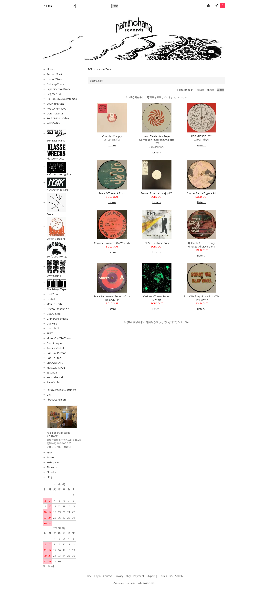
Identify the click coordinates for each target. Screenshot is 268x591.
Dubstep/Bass (55, 84)
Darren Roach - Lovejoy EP (156, 193)
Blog (49, 477)
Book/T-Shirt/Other (58, 118)
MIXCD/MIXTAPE (56, 367)
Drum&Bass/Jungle (58, 309)
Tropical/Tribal (55, 348)
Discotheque (54, 343)
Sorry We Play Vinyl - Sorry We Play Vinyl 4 (201, 298)
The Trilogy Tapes (57, 289)
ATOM (179, 576)
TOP (90, 69)
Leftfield (52, 299)
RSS (172, 576)
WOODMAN (53, 123)
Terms (163, 576)
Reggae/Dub (54, 94)
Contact (107, 576)
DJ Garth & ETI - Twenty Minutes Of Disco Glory (201, 244)
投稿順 (200, 90)
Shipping (152, 576)
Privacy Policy (123, 576)
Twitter (51, 457)
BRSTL (50, 333)
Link (49, 394)
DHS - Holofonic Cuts (157, 243)
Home (88, 576)
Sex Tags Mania (56, 140)
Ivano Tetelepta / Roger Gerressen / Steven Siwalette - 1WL (156, 139)
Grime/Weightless (57, 318)
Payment (138, 576)
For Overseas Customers (61, 390)
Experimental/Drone (59, 89)
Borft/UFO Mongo (57, 256)
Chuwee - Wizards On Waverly (112, 243)
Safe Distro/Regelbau (59, 174)
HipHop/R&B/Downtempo (62, 99)
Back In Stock (54, 358)
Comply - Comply (112, 136)
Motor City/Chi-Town (59, 338)
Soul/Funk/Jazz (56, 103)
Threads (52, 467)
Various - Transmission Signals (156, 298)
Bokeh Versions (56, 238)
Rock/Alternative (56, 108)
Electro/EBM (96, 80)
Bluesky (51, 472)
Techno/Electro (56, 74)
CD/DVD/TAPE (55, 362)
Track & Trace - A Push (112, 193)
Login (97, 576)
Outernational (55, 113)
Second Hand (55, 377)
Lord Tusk (52, 294)
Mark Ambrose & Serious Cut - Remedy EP (112, 298)
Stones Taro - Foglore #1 (201, 193)
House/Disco (54, 79)
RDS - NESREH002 (201, 136)
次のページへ (181, 97)
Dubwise (52, 323)
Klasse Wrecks (55, 158)
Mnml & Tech (104, 69)
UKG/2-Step (54, 313)
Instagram (53, 462)
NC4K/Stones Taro (57, 189)
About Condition (56, 399)
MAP (49, 452)
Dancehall (53, 328)
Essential (52, 372)
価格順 (210, 90)
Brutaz (51, 214)
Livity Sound (54, 275)
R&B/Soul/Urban (56, 353)
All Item (51, 69)
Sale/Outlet (53, 382)
